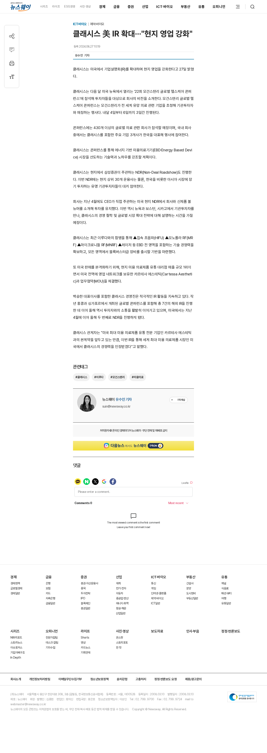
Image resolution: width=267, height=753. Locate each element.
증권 (131, 7)
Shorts (85, 637)
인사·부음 (192, 631)
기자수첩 (50, 647)
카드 (48, 593)
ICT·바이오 (164, 7)
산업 (145, 7)
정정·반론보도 (230, 631)
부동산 (185, 7)
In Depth (15, 657)
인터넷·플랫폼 (158, 593)
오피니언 (219, 7)
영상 (83, 642)
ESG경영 (69, 6)
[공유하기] (11, 36)
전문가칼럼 (52, 637)
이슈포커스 (16, 647)
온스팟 (119, 637)
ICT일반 (155, 603)
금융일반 (50, 603)
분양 (188, 588)
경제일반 (15, 593)
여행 (223, 598)
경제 (102, 7)
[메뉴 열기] (238, 7)
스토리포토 (122, 642)
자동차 (119, 593)
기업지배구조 (17, 652)
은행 (48, 583)
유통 (201, 7)
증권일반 (85, 608)
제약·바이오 (97, 24)
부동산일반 (192, 598)
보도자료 (157, 631)
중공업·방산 (122, 598)
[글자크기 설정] (11, 76)
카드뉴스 (85, 647)
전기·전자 (121, 588)
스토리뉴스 (16, 642)
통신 (153, 583)
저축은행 (50, 598)
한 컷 (118, 647)
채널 (223, 583)
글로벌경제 (16, 588)
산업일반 (120, 613)
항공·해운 (121, 608)
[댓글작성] (11, 49)
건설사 (189, 583)
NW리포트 (16, 637)
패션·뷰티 (226, 593)
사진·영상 (85, 6)
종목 (83, 588)
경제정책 (15, 583)
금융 (116, 7)
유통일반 (226, 603)
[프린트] (11, 63)
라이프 (56, 6)
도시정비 (191, 593)
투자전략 (85, 593)
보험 (48, 588)
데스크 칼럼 (52, 642)
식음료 (224, 588)
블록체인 (85, 603)
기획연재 (85, 652)
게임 (153, 588)
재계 (118, 583)
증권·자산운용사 (89, 583)
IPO (83, 598)
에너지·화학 (122, 603)
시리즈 (44, 6)
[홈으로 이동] (20, 6)
